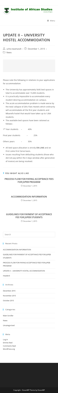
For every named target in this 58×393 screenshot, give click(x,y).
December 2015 (9, 291)
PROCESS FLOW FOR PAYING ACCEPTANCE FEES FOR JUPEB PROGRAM (29, 180)
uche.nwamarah (13, 49)
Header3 (6, 275)
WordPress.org (9, 349)
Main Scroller (8, 315)
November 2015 (9, 295)
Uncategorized (9, 325)
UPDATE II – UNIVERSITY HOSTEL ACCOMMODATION (24, 271)
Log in (5, 339)
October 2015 (8, 300)
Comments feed (9, 346)
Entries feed (7, 342)
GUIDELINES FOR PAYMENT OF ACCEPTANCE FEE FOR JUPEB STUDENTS (29, 216)
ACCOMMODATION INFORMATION (29, 196)
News (9, 52)
